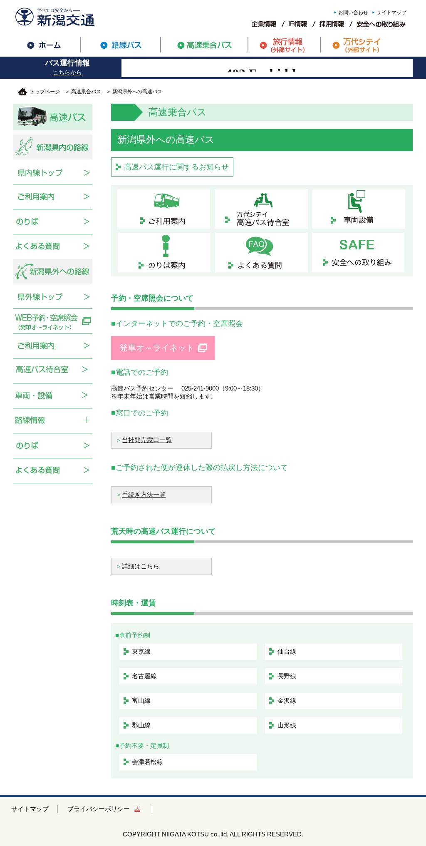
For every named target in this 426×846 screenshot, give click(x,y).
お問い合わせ (353, 12)
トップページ (45, 92)
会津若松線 (147, 761)
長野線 (286, 675)
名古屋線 (144, 675)
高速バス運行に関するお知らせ (176, 167)
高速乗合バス (86, 92)
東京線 (141, 651)
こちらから (67, 72)
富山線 (141, 700)
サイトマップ (391, 12)
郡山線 (141, 725)
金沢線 (286, 700)
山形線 (286, 725)
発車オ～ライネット (156, 347)
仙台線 (286, 651)
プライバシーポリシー (98, 808)
